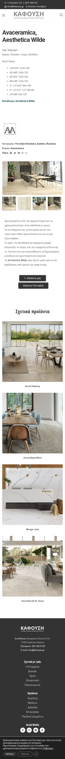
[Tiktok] (42, 730)
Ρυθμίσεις (48, 748)
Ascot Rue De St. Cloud (32, 601)
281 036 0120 (38, 646)
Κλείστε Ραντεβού (37, 6)
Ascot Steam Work (32, 458)
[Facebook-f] (22, 730)
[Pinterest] (35, 730)
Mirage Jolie (32, 529)
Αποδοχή (9, 754)
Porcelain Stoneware (25, 144)
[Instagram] (29, 730)
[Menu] (3, 15)
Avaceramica (17, 148)
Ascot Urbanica (32, 386)
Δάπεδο (41, 144)
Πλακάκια (51, 144)
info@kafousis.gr (36, 650)
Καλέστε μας (33, 278)
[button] (55, 168)
